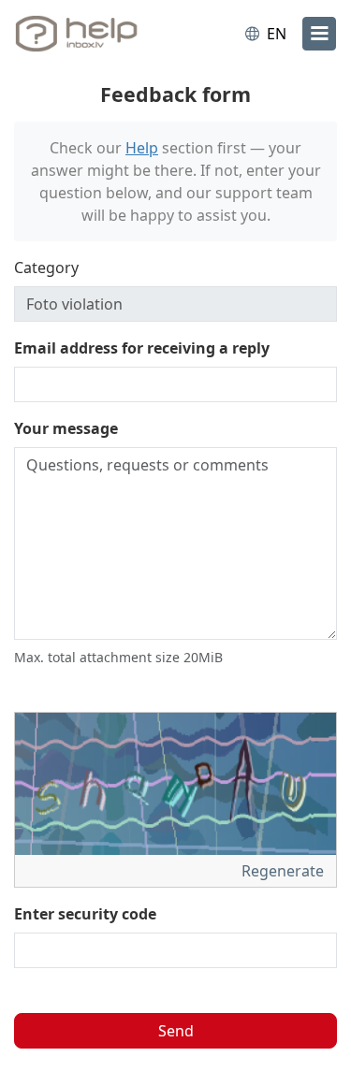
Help (141, 147)
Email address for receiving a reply (142, 348)
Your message (66, 428)
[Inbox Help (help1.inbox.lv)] (91, 33)
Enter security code (85, 914)
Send (176, 1030)
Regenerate (284, 871)
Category (46, 267)
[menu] (319, 34)
